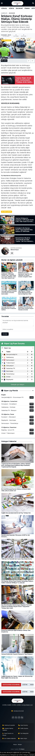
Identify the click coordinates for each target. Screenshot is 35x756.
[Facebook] (13, 717)
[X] (16, 717)
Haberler (4, 13)
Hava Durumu (24, 725)
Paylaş (5, 60)
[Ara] (33, 3)
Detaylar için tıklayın (17, 384)
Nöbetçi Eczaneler (9, 725)
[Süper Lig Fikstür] (33, 390)
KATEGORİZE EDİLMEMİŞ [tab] (11, 684)
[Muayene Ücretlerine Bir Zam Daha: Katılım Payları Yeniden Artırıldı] (26, 301)
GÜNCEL (4, 8)
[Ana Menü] (2, 3)
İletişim (20, 744)
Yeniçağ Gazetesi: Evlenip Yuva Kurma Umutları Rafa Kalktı (9, 293)
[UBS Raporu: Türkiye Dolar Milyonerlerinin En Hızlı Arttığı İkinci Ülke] (26, 285)
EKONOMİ (19, 8)
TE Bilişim (21, 749)
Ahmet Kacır (15, 249)
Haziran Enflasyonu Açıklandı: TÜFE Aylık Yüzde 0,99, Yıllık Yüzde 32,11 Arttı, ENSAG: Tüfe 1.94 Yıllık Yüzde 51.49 (8, 275)
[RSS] (22, 717)
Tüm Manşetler (24, 733)
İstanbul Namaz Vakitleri (7, 729)
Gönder (5, 334)
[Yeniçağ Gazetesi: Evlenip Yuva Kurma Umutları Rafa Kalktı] (9, 285)
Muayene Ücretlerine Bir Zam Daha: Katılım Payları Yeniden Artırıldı (26, 308)
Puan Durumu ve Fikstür (7, 734)
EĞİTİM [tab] (25, 684)
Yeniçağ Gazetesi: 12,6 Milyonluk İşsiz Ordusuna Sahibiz (8, 308)
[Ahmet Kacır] (5, 251)
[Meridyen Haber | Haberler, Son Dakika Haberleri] (17, 3)
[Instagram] (19, 717)
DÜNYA (11, 8)
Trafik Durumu (24, 728)
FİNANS (27, 8)
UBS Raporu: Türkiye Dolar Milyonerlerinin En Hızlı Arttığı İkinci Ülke (25, 293)
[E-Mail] (12, 253)
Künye (15, 744)
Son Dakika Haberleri (10, 738)
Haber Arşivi (23, 738)
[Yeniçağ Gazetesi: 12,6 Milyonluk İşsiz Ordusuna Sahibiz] (9, 301)
